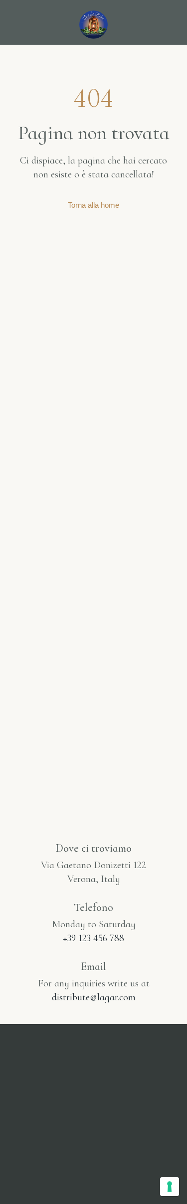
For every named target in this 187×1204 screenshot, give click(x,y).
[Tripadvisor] (121, 1180)
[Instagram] (66, 1180)
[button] (21, 22)
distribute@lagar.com (94, 997)
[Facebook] (93, 1180)
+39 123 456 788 (93, 938)
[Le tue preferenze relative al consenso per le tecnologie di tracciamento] (169, 1186)
